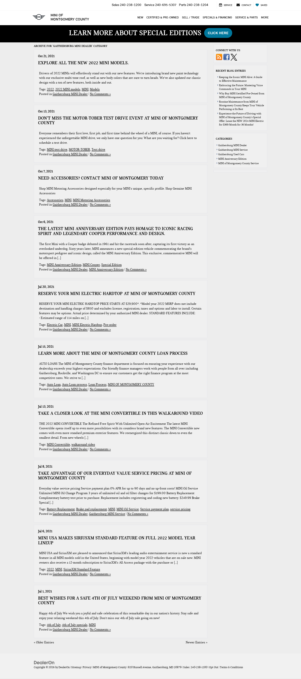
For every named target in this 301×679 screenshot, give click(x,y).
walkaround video (83, 444)
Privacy (87, 667)
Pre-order (110, 325)
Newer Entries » (196, 642)
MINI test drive (57, 149)
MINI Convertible (58, 444)
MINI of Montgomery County (70, 17)
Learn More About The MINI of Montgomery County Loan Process (113, 353)
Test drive (98, 149)
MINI (85, 89)
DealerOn (64, 667)
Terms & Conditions (231, 667)
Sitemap (76, 667)
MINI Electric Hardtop (87, 325)
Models (95, 89)
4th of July (54, 625)
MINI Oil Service (128, 509)
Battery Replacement (61, 509)
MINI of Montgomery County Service (238, 163)
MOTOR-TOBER (79, 149)
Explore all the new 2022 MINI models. (83, 62)
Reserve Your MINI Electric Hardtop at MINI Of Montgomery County (116, 293)
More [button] (265, 17)
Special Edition (111, 265)
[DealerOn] (44, 662)
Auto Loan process (74, 384)
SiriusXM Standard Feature (81, 569)
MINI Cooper (91, 265)
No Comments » (100, 94)
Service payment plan (154, 509)
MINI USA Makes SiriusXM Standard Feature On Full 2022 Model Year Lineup (116, 540)
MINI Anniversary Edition (64, 265)
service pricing (180, 509)
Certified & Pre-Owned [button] (162, 17)
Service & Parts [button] (246, 17)
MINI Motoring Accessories (91, 200)
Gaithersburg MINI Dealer (70, 94)
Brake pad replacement (91, 509)
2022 (50, 89)
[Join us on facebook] (226, 56)
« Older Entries (44, 642)
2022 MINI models (67, 89)
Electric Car (55, 325)
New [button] (140, 17)
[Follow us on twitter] (234, 56)
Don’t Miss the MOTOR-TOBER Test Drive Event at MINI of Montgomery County (118, 120)
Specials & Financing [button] (217, 17)
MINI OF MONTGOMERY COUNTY (131, 384)
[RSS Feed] (219, 56)
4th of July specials (74, 625)
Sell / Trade (190, 17)
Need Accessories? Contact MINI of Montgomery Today (101, 178)
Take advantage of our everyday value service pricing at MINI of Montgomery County (115, 476)
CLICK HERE (218, 33)
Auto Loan (54, 384)
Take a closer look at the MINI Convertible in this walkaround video (120, 413)
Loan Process (97, 384)
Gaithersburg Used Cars (231, 154)
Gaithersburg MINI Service (107, 514)
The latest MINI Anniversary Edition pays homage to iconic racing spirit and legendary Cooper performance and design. (115, 231)
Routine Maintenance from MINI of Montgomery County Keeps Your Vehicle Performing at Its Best (241, 105)
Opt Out (213, 667)
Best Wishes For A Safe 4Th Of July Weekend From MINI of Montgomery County (119, 601)
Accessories (55, 200)
